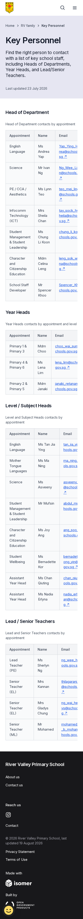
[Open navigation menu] (74, 7)
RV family (28, 26)
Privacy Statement (20, 851)
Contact (12, 825)
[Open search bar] (62, 7)
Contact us (14, 785)
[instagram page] (8, 815)
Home (10, 26)
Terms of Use (16, 859)
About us (13, 777)
